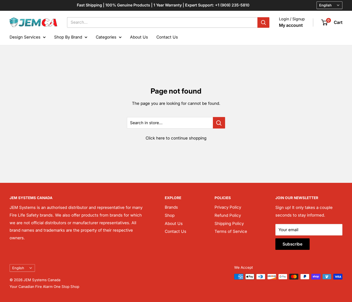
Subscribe (292, 244)
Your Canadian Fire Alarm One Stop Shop (44, 286)
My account (291, 25)
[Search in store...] (219, 123)
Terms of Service (231, 231)
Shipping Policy (229, 223)
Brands (171, 207)
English (18, 268)
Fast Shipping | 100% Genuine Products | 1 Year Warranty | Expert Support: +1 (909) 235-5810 (163, 5)
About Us (139, 36)
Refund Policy (228, 215)
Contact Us (167, 36)
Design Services (25, 36)
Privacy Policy (228, 207)
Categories (106, 36)
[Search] (263, 22)
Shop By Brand (68, 36)
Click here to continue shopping (176, 138)
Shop (170, 215)
